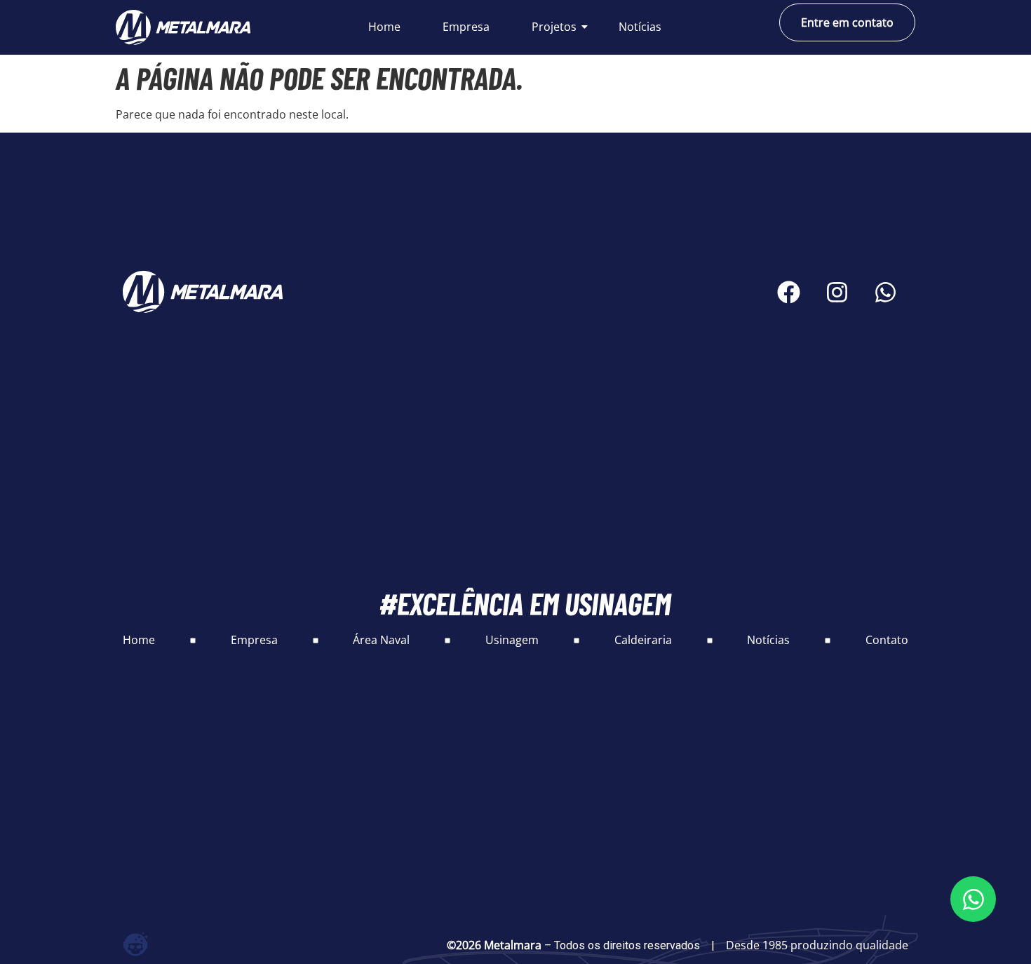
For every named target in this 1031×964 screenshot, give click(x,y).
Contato (886, 640)
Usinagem (512, 640)
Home (384, 26)
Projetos (554, 26)
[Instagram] (837, 292)
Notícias (640, 26)
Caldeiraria (643, 640)
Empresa (466, 26)
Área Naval (381, 640)
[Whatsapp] (885, 292)
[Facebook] (788, 292)
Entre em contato (847, 22)
